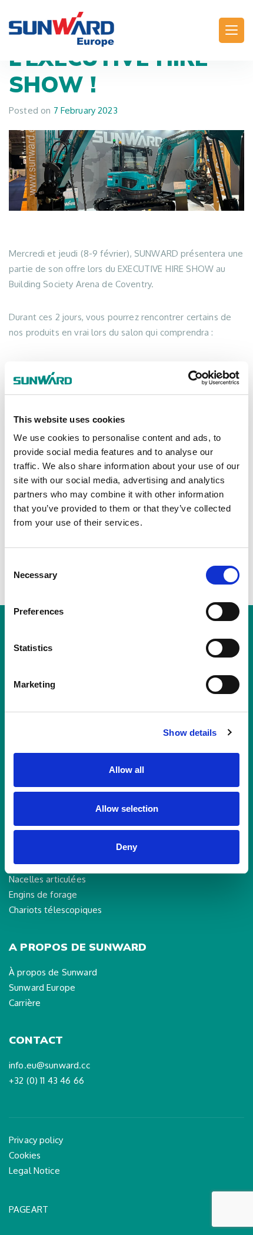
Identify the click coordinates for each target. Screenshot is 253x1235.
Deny (126, 847)
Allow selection (126, 809)
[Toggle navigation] (231, 30)
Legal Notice (34, 1170)
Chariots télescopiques (55, 909)
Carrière (25, 1002)
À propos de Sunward (53, 972)
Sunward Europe (42, 987)
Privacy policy (36, 1140)
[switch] (222, 611)
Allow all (126, 770)
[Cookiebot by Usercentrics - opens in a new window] (188, 378)
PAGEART (28, 1209)
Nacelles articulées (47, 879)
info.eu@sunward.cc (49, 1065)
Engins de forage (43, 894)
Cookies (25, 1155)
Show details (190, 733)
